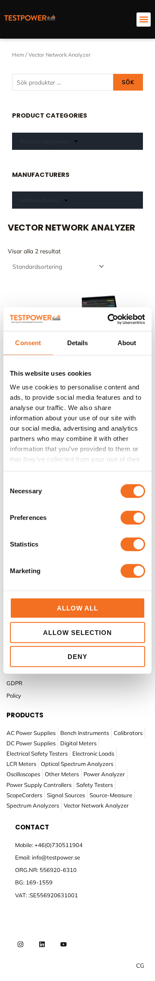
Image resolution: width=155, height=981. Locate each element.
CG (140, 965)
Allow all (77, 608)
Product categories (45, 141)
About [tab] (127, 342)
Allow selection (77, 632)
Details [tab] (77, 342)
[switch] (133, 518)
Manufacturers (40, 200)
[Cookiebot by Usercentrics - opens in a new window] (109, 319)
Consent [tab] (28, 342)
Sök (128, 82)
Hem (18, 54)
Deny (77, 656)
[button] (143, 19)
